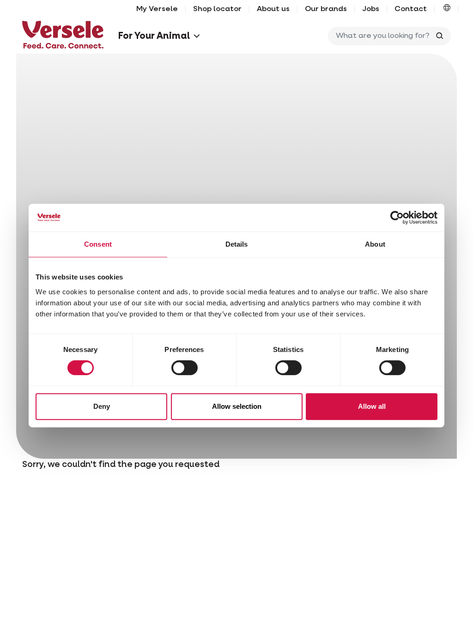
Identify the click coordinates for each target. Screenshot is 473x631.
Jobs (370, 9)
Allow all (372, 406)
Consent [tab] (98, 244)
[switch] (184, 367)
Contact (410, 9)
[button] (447, 9)
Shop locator (217, 9)
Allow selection (236, 406)
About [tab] (375, 244)
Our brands (326, 9)
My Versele (157, 9)
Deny (101, 406)
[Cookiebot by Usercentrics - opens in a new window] (397, 217)
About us (273, 9)
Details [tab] (236, 244)
